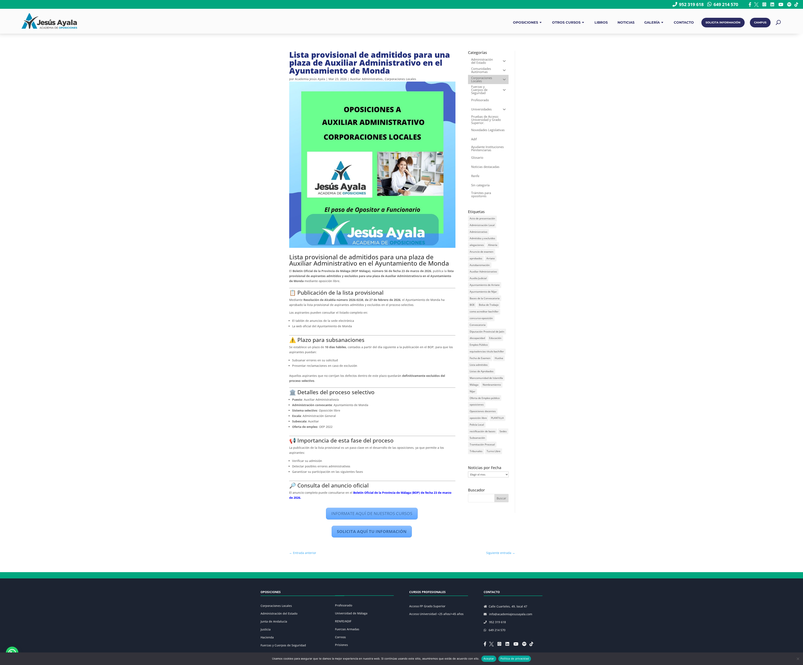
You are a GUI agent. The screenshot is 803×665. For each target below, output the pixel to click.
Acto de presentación (482, 218)
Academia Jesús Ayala (310, 79)
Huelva (499, 358)
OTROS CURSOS (566, 22)
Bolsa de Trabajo (489, 305)
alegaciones (477, 245)
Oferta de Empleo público (485, 398)
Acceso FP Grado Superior (427, 606)
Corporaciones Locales (400, 79)
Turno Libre (493, 451)
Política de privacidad (514, 658)
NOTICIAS (626, 22)
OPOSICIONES (525, 22)
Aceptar (488, 658)
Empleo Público (479, 345)
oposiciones (477, 404)
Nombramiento (492, 384)
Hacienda (267, 637)
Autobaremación (480, 265)
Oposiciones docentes (483, 411)
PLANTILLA (497, 418)
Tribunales (476, 451)
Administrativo (478, 232)
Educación (495, 338)
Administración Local (482, 225)
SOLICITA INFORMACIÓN (723, 22)
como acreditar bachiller (484, 311)
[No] (798, 659)
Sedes (503, 431)
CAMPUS (760, 22)
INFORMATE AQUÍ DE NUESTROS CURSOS (371, 513)
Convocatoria (478, 325)
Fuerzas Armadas (347, 629)
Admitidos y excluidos (482, 238)
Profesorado (343, 605)
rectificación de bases (482, 431)
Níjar (472, 391)
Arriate (490, 258)
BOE (472, 305)
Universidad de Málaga (351, 613)
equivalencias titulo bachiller (487, 351)
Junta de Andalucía (274, 621)
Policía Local (477, 424)
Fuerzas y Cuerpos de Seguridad (283, 645)
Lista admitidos (479, 365)
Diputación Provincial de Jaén (487, 331)
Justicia (266, 629)
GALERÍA (652, 22)
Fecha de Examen (480, 358)
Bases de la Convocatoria (485, 298)
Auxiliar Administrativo (483, 271)
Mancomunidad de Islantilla (486, 378)
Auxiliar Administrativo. (366, 79)
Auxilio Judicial (478, 278)
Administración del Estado (279, 613)
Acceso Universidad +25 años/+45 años (436, 614)
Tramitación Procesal (482, 444)
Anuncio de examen (482, 251)
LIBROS (601, 22)
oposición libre (478, 418)
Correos (340, 637)
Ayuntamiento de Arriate (485, 285)
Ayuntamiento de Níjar (483, 291)
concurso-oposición (481, 318)
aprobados (476, 258)
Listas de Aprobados (482, 371)
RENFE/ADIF (343, 621)
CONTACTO (684, 22)
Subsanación (477, 438)
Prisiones (341, 645)
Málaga (474, 384)
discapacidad (477, 338)
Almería (492, 245)
